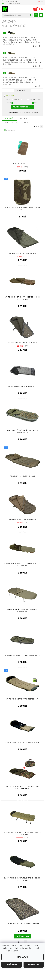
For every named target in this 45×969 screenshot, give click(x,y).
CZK (39, 2)
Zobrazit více (21, 90)
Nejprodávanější (11, 122)
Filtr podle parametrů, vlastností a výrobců (21, 112)
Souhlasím (33, 964)
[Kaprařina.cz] (5, 9)
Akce (8, 99)
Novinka (17, 99)
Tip (24, 99)
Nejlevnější (9, 118)
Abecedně (27, 122)
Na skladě (10, 96)
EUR (42, 1)
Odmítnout (11, 964)
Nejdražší (23, 118)
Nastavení (22, 957)
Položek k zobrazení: (22, 107)
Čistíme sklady (35, 99)
